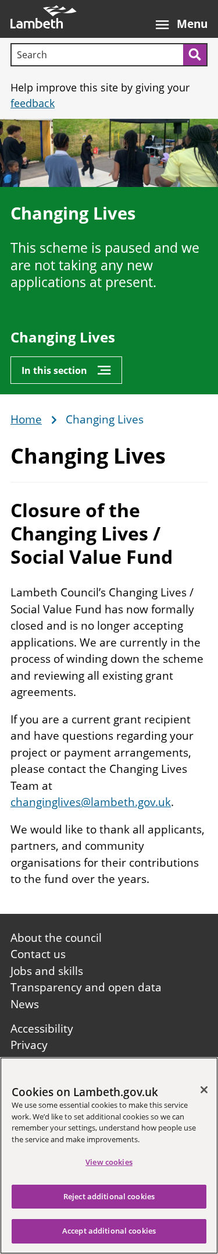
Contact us (38, 954)
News (24, 1004)
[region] (109, 1155)
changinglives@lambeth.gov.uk (90, 802)
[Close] (204, 1090)
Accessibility (41, 1028)
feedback (32, 103)
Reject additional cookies (109, 1196)
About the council (56, 937)
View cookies (109, 1162)
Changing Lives (62, 337)
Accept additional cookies (109, 1230)
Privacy (29, 1044)
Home (26, 420)
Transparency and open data (86, 987)
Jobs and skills (46, 971)
